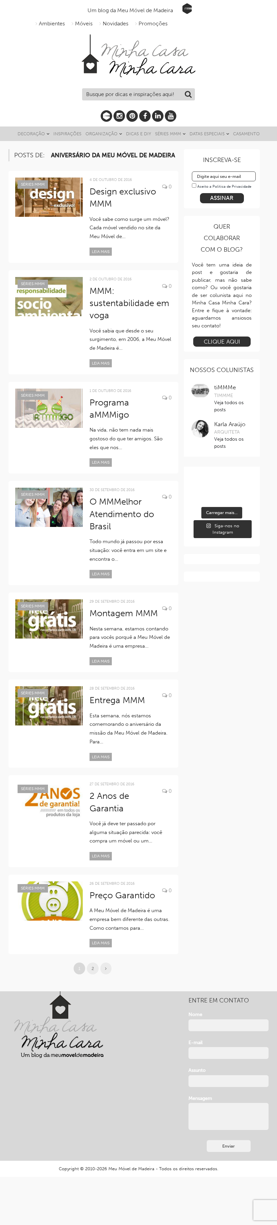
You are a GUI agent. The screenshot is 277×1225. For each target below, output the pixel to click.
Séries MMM (168, 133)
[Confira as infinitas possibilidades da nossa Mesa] (200, 483)
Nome (195, 1014)
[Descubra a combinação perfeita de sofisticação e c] (222, 483)
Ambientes (52, 23)
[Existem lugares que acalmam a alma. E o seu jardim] (222, 496)
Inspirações (67, 133)
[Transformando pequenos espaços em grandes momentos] (243, 496)
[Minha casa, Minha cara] (138, 42)
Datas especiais (207, 133)
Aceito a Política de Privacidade (224, 186)
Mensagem (200, 1098)
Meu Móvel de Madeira (131, 1168)
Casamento (246, 133)
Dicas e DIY (138, 133)
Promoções (153, 23)
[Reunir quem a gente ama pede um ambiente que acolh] (243, 483)
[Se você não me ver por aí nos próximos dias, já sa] (200, 496)
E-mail (195, 1042)
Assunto (197, 1070)
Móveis (84, 23)
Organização (101, 133)
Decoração (31, 133)
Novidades (115, 23)
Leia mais (100, 251)
